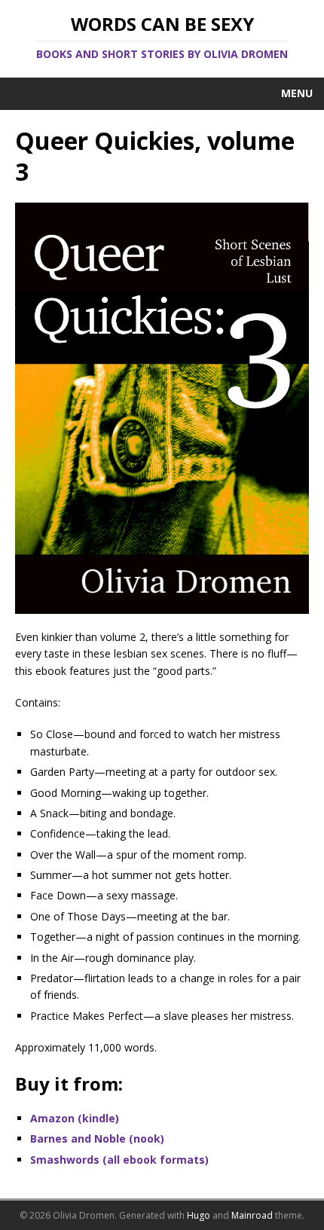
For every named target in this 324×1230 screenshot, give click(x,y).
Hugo (198, 1215)
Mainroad (252, 1215)
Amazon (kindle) (74, 1118)
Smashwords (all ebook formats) (119, 1159)
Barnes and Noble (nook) (97, 1138)
